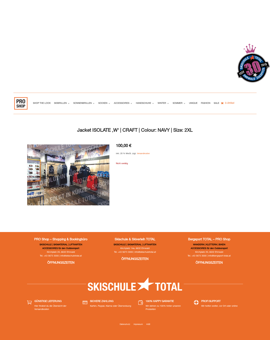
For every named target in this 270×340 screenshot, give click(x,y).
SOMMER (177, 103)
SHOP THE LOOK (42, 103)
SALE (216, 103)
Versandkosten (143, 154)
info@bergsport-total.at (219, 256)
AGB (148, 324)
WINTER (162, 103)
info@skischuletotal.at (233, 7)
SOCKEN (102, 103)
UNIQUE (193, 103)
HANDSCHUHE (143, 103)
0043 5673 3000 (200, 7)
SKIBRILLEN (60, 103)
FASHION (205, 103)
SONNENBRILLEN (82, 103)
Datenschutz (125, 324)
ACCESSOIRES (121, 103)
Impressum (138, 324)
